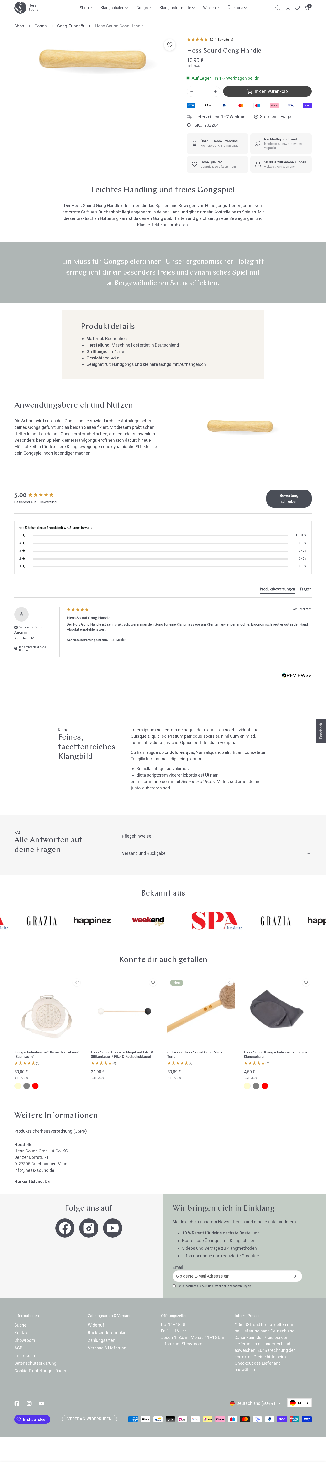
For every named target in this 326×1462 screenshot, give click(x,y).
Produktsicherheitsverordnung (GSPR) (50, 1131)
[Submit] (294, 1276)
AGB (204, 1286)
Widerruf (96, 1324)
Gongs (40, 25)
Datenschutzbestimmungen (232, 1286)
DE (300, 1403)
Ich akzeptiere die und (214, 1286)
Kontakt (21, 1332)
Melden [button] (121, 640)
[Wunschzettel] (297, 8)
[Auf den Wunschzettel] (169, 45)
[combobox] (299, 1402)
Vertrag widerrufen (89, 1419)
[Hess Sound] (26, 7)
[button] (307, 7)
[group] (39, 495)
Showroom (24, 1340)
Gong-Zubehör (70, 25)
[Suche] (278, 8)
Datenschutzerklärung (35, 1363)
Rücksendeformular (107, 1332)
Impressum (25, 1355)
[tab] (277, 590)
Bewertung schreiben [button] (289, 498)
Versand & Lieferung (107, 1347)
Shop (19, 25)
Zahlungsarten (101, 1340)
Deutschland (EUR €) (256, 1403)
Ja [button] (112, 640)
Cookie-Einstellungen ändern (41, 1370)
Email (178, 1267)
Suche (20, 1324)
